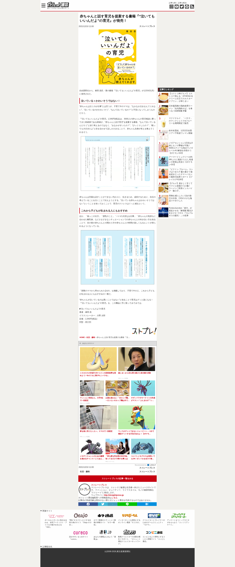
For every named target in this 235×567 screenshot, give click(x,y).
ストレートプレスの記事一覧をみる (117, 478)
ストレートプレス (147, 26)
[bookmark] (147, 504)
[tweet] (103, 504)
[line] (127, 504)
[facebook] (88, 504)
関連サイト (47, 511)
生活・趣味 (85, 471)
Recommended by (141, 465)
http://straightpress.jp (114, 495)
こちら (115, 498)
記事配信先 (47, 547)
